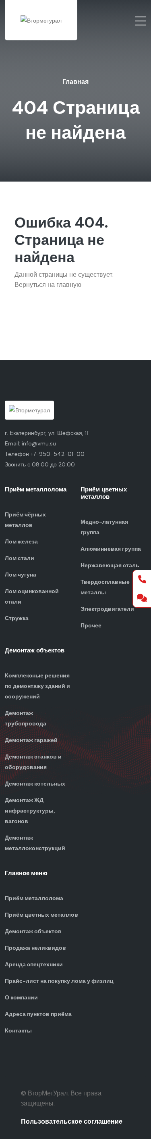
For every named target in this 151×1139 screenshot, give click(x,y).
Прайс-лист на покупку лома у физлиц (59, 980)
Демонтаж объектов (33, 931)
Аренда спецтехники (34, 964)
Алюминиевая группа (111, 548)
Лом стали (19, 558)
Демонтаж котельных (35, 783)
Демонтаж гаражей (31, 740)
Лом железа (21, 541)
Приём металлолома (34, 898)
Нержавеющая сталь (110, 565)
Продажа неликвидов (35, 947)
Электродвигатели (107, 608)
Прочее (91, 625)
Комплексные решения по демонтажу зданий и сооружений (37, 686)
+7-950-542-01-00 (58, 454)
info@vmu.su (39, 443)
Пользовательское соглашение (71, 1121)
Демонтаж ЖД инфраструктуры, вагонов (30, 810)
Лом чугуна (20, 574)
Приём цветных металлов (41, 914)
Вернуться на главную (47, 284)
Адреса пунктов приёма (38, 1014)
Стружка (17, 618)
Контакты (18, 1030)
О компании (21, 997)
